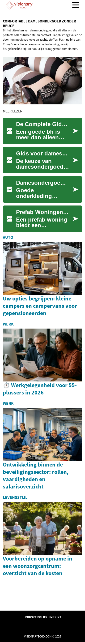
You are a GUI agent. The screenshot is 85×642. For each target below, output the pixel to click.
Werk (8, 324)
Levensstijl (15, 497)
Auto (8, 237)
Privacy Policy (36, 617)
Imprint (55, 617)
